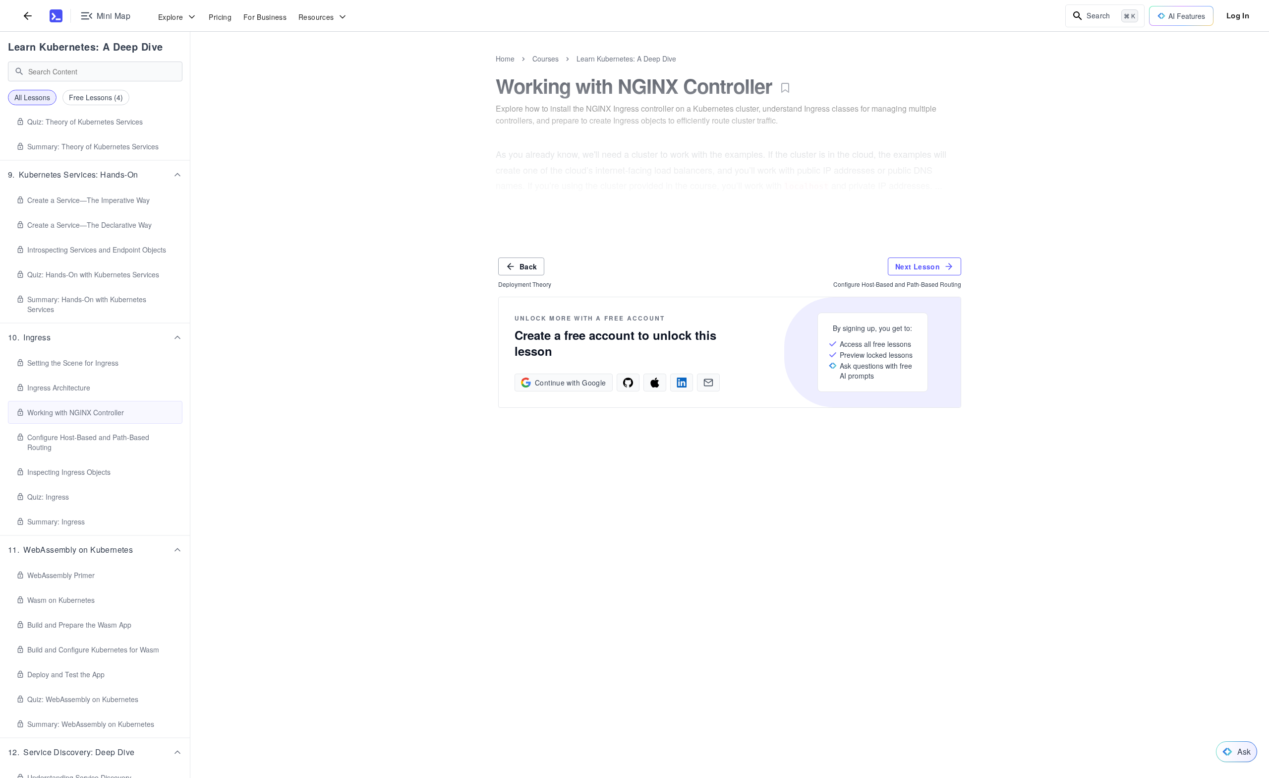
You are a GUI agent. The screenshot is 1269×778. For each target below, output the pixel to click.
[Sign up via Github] (628, 382)
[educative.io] (56, 15)
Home (505, 59)
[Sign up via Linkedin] (681, 382)
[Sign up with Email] (708, 382)
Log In (1237, 15)
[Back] (28, 15)
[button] (95, 175)
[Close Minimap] (190, 69)
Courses (545, 59)
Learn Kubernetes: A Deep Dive (85, 46)
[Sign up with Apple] (654, 382)
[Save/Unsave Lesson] (785, 88)
